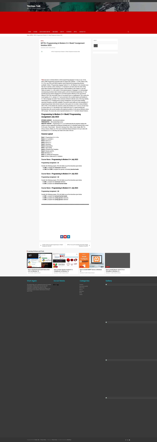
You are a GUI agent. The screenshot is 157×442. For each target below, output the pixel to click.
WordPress (69, 439)
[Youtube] (65, 236)
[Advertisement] (78, 20)
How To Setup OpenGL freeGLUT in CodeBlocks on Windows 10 (63, 270)
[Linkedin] (68, 236)
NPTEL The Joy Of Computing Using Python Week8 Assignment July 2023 (77, 245)
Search (95, 40)
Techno (35, 31)
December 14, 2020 (83, 272)
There (42, 80)
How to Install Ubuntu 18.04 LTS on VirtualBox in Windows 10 (115, 270)
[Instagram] (56, 285)
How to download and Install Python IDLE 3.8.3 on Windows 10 (39, 270)
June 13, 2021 (30, 272)
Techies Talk (33, 6)
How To (62, 31)
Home (29, 31)
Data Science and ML (45, 31)
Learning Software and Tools (36, 251)
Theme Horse (54, 439)
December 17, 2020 (57, 272)
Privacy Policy (43, 439)
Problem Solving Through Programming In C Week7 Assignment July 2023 (52, 245)
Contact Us (82, 31)
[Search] (96, 45)
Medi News (55, 31)
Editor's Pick (81, 287)
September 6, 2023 (44, 47)
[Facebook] (61, 236)
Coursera (68, 31)
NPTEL (75, 31)
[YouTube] (58, 285)
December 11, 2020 (109, 272)
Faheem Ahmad (52, 47)
